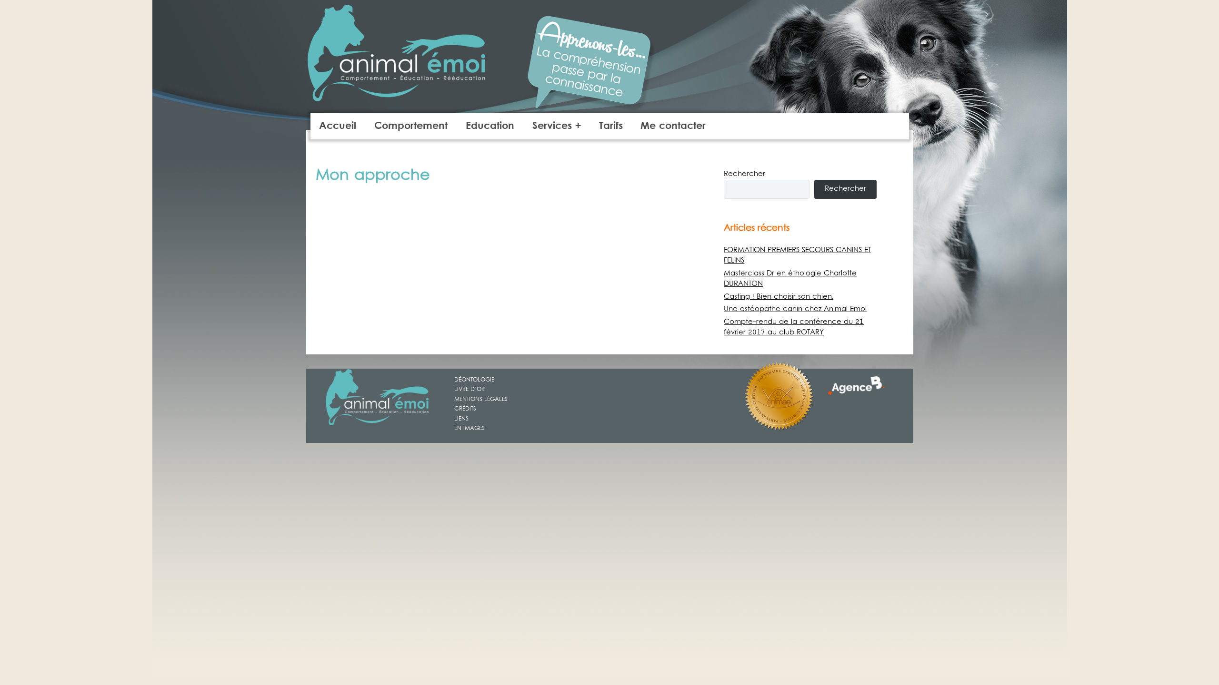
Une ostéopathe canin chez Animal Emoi (795, 309)
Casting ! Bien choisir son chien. (778, 297)
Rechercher (744, 174)
